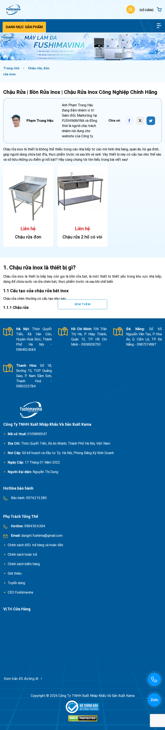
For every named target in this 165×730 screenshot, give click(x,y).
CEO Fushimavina (20, 592)
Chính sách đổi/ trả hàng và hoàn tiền (36, 545)
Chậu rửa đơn (28, 237)
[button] (130, 9)
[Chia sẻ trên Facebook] (129, 120)
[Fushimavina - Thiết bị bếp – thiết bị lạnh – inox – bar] (13, 9)
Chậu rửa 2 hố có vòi (82, 237)
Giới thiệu (14, 573)
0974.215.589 (36, 498)
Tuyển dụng (16, 583)
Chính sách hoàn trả (23, 554)
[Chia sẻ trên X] (140, 120)
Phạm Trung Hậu (39, 121)
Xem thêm (82, 304)
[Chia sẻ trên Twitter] (151, 120)
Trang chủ (11, 68)
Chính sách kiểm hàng (24, 564)
